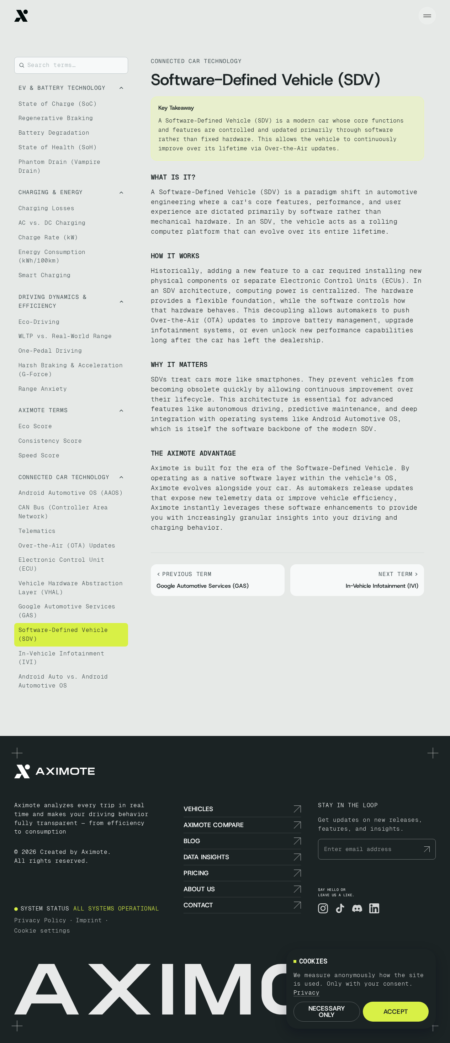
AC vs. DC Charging (52, 223)
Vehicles (198, 809)
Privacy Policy (40, 920)
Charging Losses (46, 208)
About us (199, 889)
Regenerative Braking (55, 118)
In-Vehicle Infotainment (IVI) (61, 658)
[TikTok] (340, 908)
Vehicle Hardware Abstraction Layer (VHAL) (70, 588)
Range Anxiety (42, 389)
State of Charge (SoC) (57, 104)
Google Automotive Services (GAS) (66, 611)
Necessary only (326, 1011)
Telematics (37, 531)
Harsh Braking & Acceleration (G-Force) (70, 370)
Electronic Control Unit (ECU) (61, 564)
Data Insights (206, 857)
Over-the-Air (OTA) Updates (66, 545)
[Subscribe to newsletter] (427, 849)
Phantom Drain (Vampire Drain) (59, 166)
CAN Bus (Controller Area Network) (63, 512)
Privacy (306, 992)
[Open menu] (427, 15)
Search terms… (51, 65)
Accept (395, 1011)
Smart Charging (44, 275)
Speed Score (38, 455)
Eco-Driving (38, 322)
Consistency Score (50, 441)
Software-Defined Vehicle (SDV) (63, 634)
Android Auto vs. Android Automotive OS (63, 681)
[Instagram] (323, 908)
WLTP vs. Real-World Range (65, 336)
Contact (198, 905)
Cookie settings (42, 930)
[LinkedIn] (374, 908)
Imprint (89, 920)
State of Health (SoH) (57, 147)
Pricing (196, 873)
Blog (192, 841)
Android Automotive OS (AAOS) (70, 493)
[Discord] (357, 908)
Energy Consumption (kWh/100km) (52, 256)
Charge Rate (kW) (48, 237)
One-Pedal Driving (50, 350)
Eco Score (35, 426)
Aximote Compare (214, 825)
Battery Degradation (53, 132)
